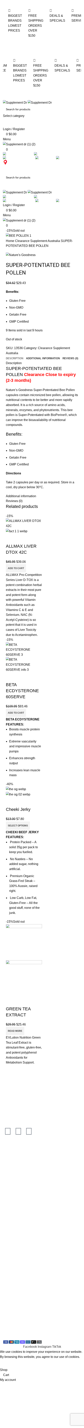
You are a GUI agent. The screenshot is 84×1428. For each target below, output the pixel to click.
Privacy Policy (13, 1251)
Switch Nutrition (14, 1210)
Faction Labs (12, 1188)
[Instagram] (18, 1131)
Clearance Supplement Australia (38, 241)
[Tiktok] (29, 1131)
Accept (7, 1363)
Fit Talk (8, 1112)
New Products (12, 1097)
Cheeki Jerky (18, 809)
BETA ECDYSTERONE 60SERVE (22, 690)
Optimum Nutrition (15, 1151)
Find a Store (11, 1259)
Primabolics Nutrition (17, 1202)
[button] (16, 568)
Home (10, 241)
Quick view (11, 538)
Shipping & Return (16, 1229)
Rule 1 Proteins (13, 1166)
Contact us (10, 1266)
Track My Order (13, 1105)
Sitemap (8, 1280)
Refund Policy (12, 1244)
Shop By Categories (17, 1083)
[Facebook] (8, 1131)
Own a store (11, 1222)
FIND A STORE (15, 167)
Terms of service (14, 1237)
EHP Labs (10, 1180)
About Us (9, 1273)
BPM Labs (10, 1195)
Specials (9, 1090)
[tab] (14, 358)
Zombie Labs (12, 1173)
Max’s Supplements (16, 1159)
